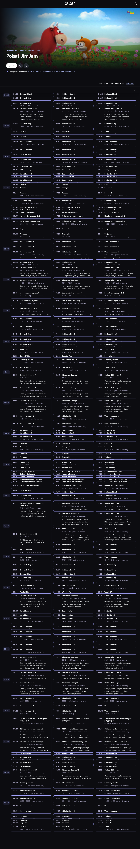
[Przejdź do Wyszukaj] (136, 3)
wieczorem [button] (119, 83)
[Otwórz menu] (4, 4)
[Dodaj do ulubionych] (20, 65)
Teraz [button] (106, 83)
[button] (135, 90)
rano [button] (111, 83)
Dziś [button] (100, 83)
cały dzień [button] (130, 83)
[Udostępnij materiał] (26, 65)
